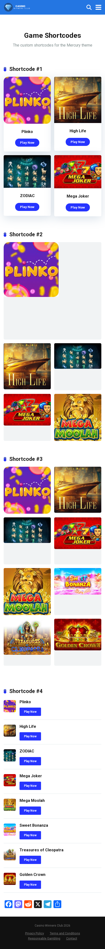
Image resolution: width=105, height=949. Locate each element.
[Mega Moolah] (10, 809)
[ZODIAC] (27, 186)
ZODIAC (27, 195)
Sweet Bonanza (34, 825)
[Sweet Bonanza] (10, 834)
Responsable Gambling (44, 938)
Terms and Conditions (65, 933)
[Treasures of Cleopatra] (10, 859)
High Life (78, 131)
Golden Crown (32, 874)
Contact (71, 938)
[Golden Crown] (10, 883)
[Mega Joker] (77, 187)
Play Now (27, 142)
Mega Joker (78, 196)
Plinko (27, 131)
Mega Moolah (32, 800)
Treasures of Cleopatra (41, 850)
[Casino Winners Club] (17, 6)
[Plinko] (27, 122)
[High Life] (77, 121)
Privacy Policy (34, 933)
